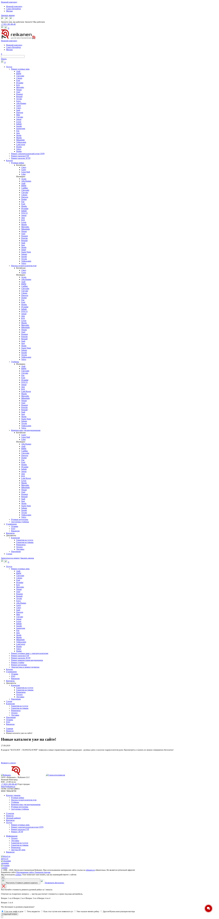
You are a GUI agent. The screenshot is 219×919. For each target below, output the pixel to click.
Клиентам (15, 538)
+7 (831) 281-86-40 (9, 784)
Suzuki (19, 126)
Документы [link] (11, 535)
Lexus (18, 122)
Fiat (17, 131)
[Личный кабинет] (3, 28)
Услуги (9, 67)
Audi (18, 71)
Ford (18, 80)
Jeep (18, 133)
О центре (10, 813)
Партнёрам (16, 551)
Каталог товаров (13, 795)
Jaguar (18, 119)
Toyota (19, 99)
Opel (18, 92)
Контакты (10, 533)
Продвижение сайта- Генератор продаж (33, 872)
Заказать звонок (8, 15)
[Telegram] (11, 20)
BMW (18, 74)
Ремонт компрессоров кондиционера (27, 660)
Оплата (19, 547)
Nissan (19, 90)
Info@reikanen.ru (8, 786)
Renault (19, 96)
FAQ (13, 529)
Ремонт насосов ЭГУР (20, 158)
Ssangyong (20, 128)
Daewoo (19, 112)
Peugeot (19, 94)
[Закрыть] (3, 886)
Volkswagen (21, 142)
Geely (18, 106)
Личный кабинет (13, 818)
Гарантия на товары (24, 542)
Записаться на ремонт (10, 558)
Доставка (20, 549)
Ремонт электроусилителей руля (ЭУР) (28, 154)
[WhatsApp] (3, 20)
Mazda (19, 138)
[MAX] (7, 20)
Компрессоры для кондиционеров (25, 430)
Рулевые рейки (17, 163)
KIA (18, 85)
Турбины (15, 362)
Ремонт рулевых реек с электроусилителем (29, 653)
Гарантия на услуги (24, 540)
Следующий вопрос (9, 914)
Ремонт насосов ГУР (20, 156)
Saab (18, 110)
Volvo (18, 149)
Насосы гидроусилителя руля (23, 266)
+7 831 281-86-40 (8, 24)
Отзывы (14, 526)
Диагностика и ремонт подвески (25, 667)
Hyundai (19, 83)
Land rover (20, 144)
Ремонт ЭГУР (17, 832)
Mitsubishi (20, 140)
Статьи (9, 554)
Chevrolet (20, 76)
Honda (19, 147)
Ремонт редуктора (19, 665)
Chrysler (19, 117)
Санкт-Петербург (13, 9)
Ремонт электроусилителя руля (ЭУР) (27, 827)
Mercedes (20, 87)
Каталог (9, 160)
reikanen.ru (90, 870)
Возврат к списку (8, 763)
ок (3, 877)
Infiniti (19, 124)
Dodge (19, 151)
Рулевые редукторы (19, 519)
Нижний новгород (9, 2)
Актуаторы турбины (20, 522)
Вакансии (15, 531)
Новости (10, 816)
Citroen (19, 78)
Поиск (4, 59)
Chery (18, 108)
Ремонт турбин (17, 662)
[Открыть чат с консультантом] (2, 916)
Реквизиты (21, 545)
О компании (11, 524)
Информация (11, 836)
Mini (18, 115)
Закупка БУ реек (18, 850)
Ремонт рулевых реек (20, 69)
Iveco (18, 101)
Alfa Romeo (21, 103)
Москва (9, 11)
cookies (18, 875)
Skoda (18, 135)
